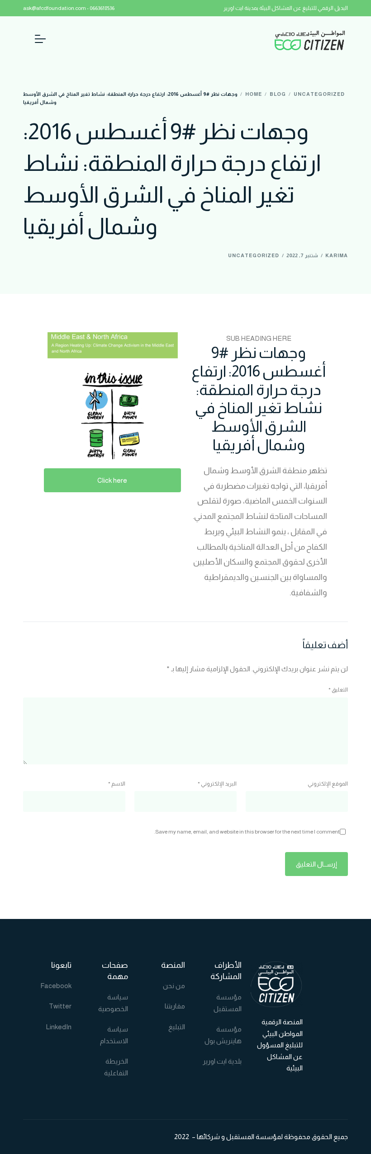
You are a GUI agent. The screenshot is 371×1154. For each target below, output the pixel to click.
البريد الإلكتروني (217, 784)
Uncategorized (253, 255)
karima (336, 255)
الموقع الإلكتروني (328, 784)
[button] (112, 480)
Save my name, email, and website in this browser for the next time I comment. (247, 832)
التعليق (338, 690)
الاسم (116, 784)
